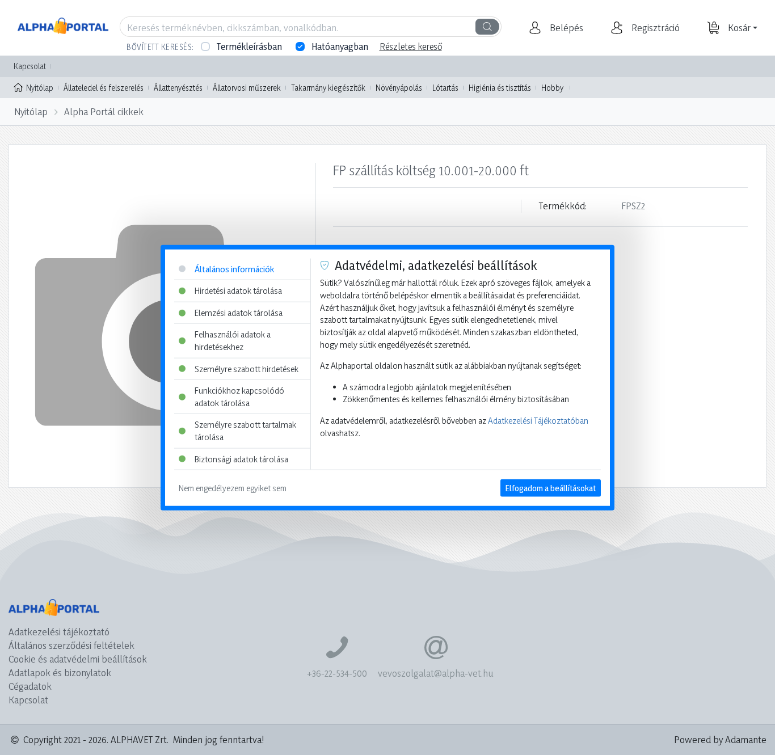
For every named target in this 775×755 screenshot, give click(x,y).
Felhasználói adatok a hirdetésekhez (233, 340)
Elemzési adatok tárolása (239, 312)
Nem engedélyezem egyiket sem (233, 488)
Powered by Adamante (720, 739)
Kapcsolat (30, 66)
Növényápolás (399, 87)
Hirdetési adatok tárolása (238, 290)
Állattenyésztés (178, 87)
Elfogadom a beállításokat (551, 488)
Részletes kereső (411, 46)
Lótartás (445, 87)
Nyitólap (39, 87)
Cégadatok (30, 686)
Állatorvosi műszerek (247, 87)
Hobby (552, 87)
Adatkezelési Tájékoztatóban (538, 420)
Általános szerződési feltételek (71, 645)
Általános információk (234, 268)
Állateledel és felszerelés (104, 87)
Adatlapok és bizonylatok (60, 672)
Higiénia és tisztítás (500, 87)
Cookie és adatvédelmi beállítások (78, 659)
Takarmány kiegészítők (328, 87)
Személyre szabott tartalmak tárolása (245, 430)
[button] (565, 27)
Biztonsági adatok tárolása (241, 458)
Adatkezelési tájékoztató (59, 632)
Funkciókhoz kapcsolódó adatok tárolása (239, 396)
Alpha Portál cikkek (104, 111)
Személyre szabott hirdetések (246, 368)
